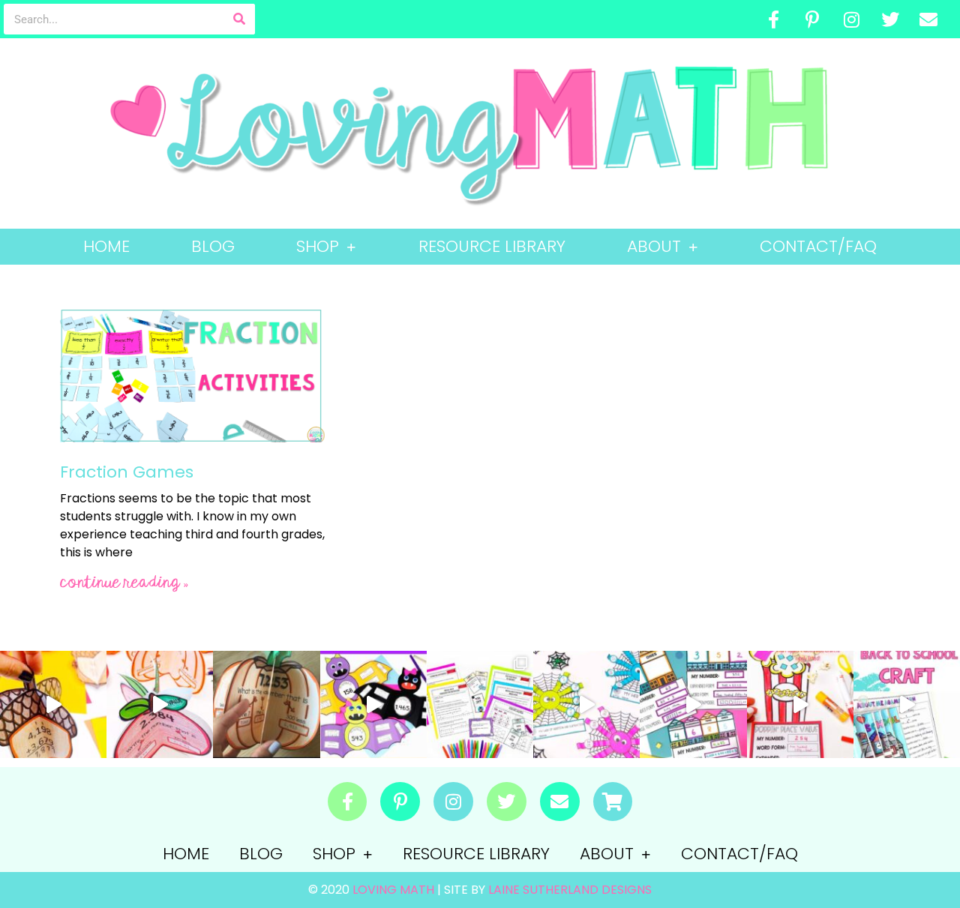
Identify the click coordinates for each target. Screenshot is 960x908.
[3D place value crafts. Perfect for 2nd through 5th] (159, 704)
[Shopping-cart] (613, 802)
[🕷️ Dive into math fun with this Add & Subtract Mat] (586, 704)
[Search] (239, 19)
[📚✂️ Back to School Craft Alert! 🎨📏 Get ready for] (907, 704)
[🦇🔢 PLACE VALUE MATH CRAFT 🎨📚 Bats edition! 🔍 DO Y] (373, 704)
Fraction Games (127, 472)
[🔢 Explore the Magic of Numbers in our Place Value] (693, 704)
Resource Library (492, 246)
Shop (317, 246)
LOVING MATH (394, 889)
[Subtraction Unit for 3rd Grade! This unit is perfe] (480, 704)
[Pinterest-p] (813, 19)
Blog (213, 246)
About (654, 246)
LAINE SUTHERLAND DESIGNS (570, 889)
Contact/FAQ (818, 246)
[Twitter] (890, 19)
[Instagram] (851, 19)
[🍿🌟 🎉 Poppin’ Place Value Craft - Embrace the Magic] (800, 704)
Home (106, 246)
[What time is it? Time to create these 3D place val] (266, 704)
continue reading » (124, 583)
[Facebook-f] (774, 19)
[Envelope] (928, 19)
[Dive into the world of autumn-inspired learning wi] (53, 704)
